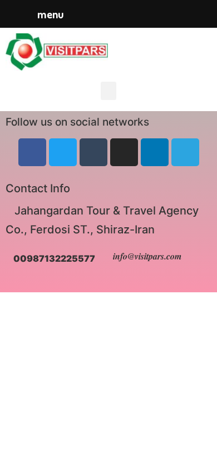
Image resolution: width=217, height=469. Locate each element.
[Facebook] (32, 152)
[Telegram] (185, 152)
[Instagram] (124, 152)
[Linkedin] (155, 152)
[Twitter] (63, 152)
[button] (108, 91)
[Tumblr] (93, 152)
